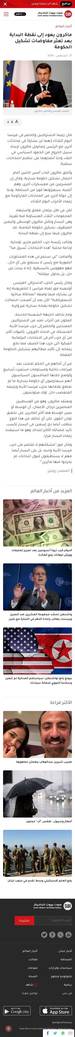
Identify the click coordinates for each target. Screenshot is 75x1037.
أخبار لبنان (65, 951)
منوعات (33, 968)
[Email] (70, 1033)
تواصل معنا (30, 993)
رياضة (68, 985)
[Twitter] (55, 1033)
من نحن (67, 993)
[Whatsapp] (62, 1033)
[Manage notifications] (8, 1028)
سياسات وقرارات (60, 968)
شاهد (30, 985)
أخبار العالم (63, 26)
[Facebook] (47, 1033)
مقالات (33, 959)
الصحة (33, 976)
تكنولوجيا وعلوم (61, 976)
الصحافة (66, 959)
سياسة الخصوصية (62, 1022)
